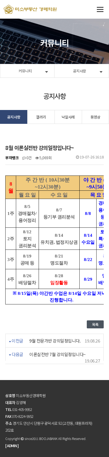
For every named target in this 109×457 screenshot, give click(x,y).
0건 (29, 157)
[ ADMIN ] (12, 445)
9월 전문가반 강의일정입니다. (55, 340)
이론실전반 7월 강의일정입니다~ (57, 354)
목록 (95, 324)
